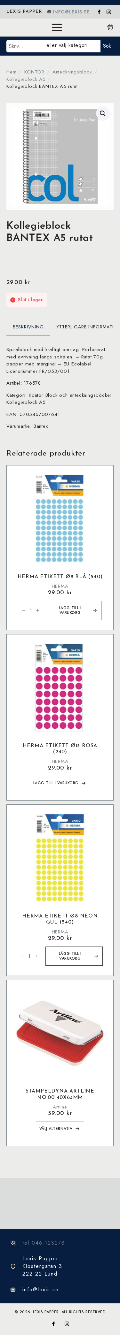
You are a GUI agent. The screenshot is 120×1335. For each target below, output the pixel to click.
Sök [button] (107, 46)
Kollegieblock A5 (26, 79)
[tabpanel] (60, 388)
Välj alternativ (56, 1129)
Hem (11, 71)
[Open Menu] (57, 27)
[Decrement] (23, 610)
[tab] (28, 326)
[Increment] (37, 610)
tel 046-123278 (43, 1243)
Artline (60, 1106)
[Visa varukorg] (110, 27)
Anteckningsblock (72, 71)
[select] (72, 46)
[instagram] (109, 12)
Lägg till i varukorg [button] (70, 610)
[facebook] (99, 12)
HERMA (60, 586)
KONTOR (34, 71)
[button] (103, 113)
